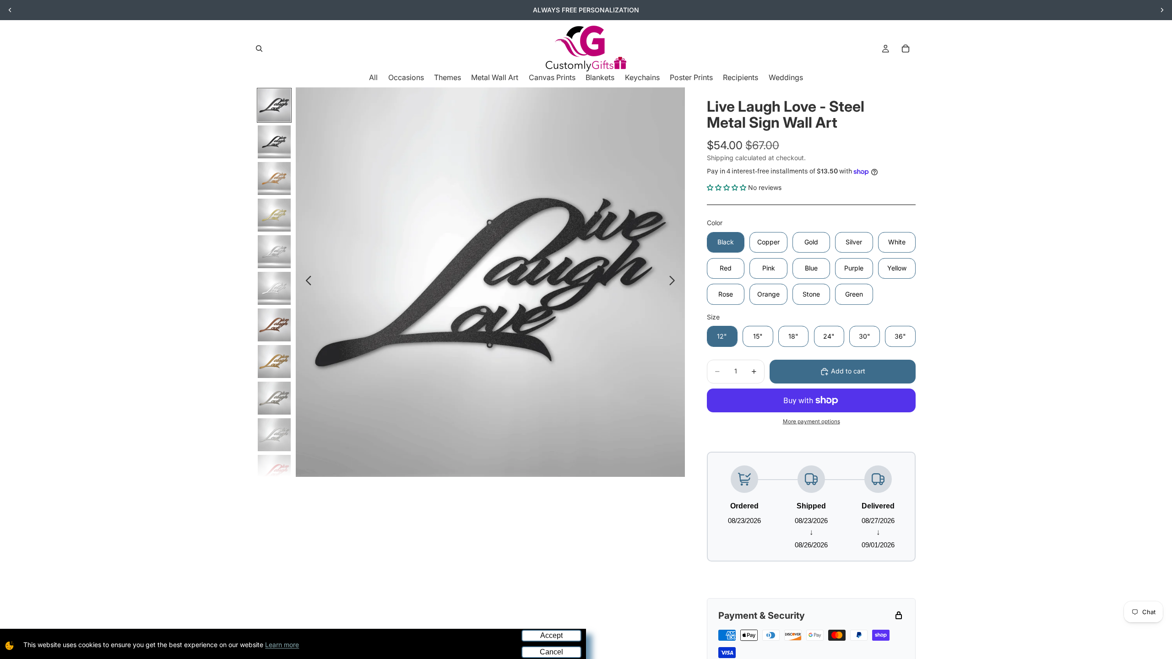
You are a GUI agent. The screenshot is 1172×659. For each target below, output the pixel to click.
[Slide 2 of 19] (274, 141)
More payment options (811, 421)
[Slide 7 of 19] (274, 324)
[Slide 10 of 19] (274, 434)
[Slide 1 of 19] (274, 105)
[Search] (259, 48)
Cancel (551, 652)
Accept (551, 635)
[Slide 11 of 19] (274, 471)
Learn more (282, 644)
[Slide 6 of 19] (274, 288)
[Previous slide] (10, 10)
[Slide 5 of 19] (274, 251)
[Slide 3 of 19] (274, 178)
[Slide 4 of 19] (274, 215)
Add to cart (848, 371)
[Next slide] (1162, 10)
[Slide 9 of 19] (274, 398)
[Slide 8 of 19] (274, 361)
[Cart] (905, 48)
